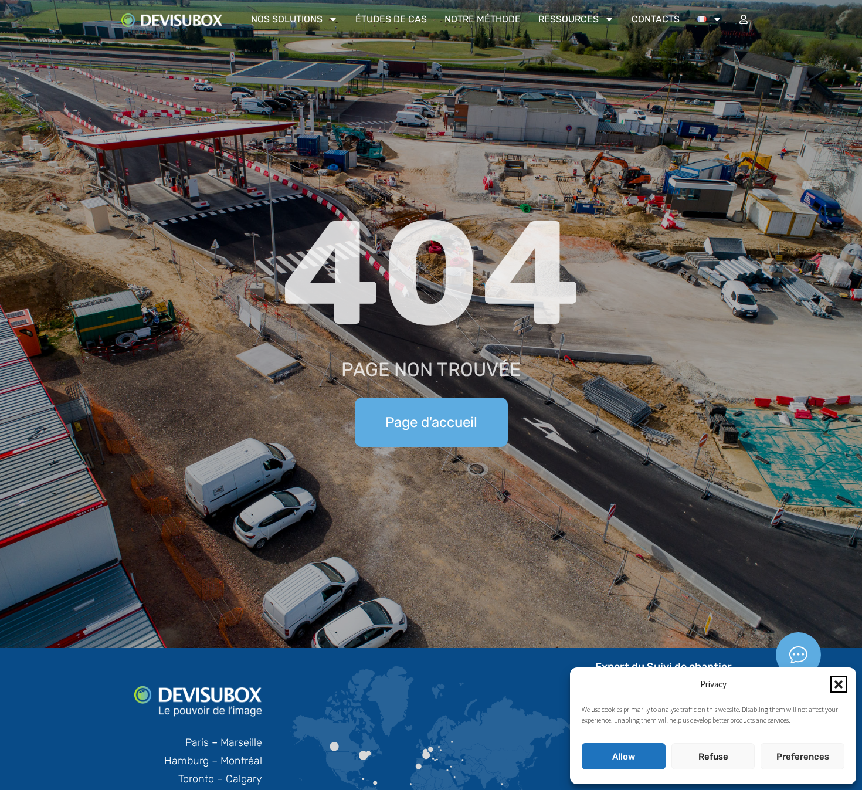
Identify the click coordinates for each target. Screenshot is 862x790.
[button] (838, 684)
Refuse (713, 756)
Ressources (568, 19)
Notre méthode (482, 19)
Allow (623, 756)
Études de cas (391, 19)
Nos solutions (287, 19)
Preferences (802, 756)
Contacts (656, 19)
